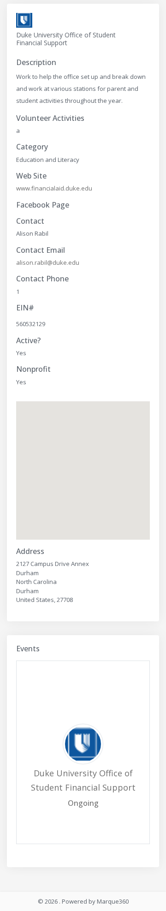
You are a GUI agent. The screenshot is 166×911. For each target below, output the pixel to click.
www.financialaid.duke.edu (54, 188)
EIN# (25, 308)
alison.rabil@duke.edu (47, 262)
